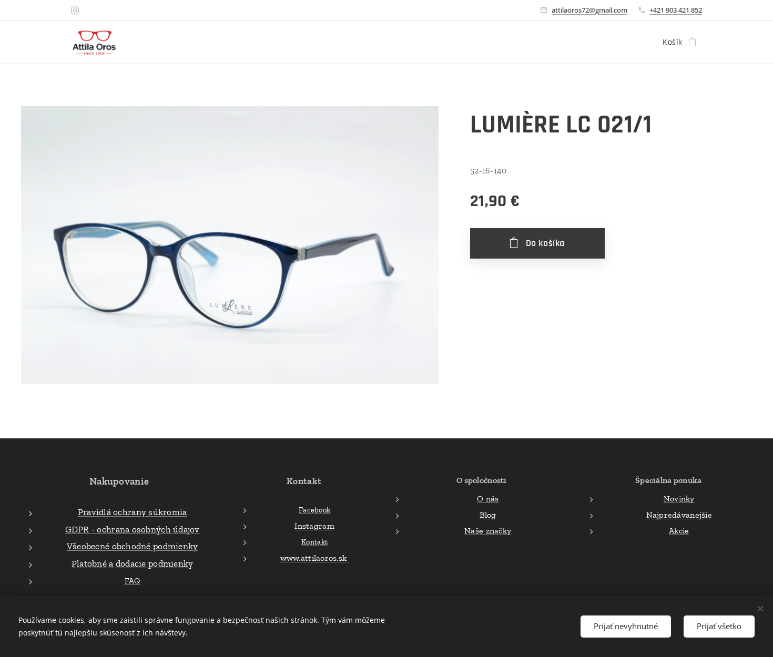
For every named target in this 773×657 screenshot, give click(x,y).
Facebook (314, 510)
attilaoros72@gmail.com (589, 10)
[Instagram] (75, 10)
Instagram (314, 526)
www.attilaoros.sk (314, 558)
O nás (488, 499)
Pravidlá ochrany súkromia (132, 512)
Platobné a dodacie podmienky (133, 563)
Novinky (679, 499)
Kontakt (314, 542)
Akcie (679, 531)
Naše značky (487, 531)
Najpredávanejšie (679, 515)
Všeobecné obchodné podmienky (132, 546)
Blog (488, 515)
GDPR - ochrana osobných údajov (132, 529)
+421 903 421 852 (675, 10)
